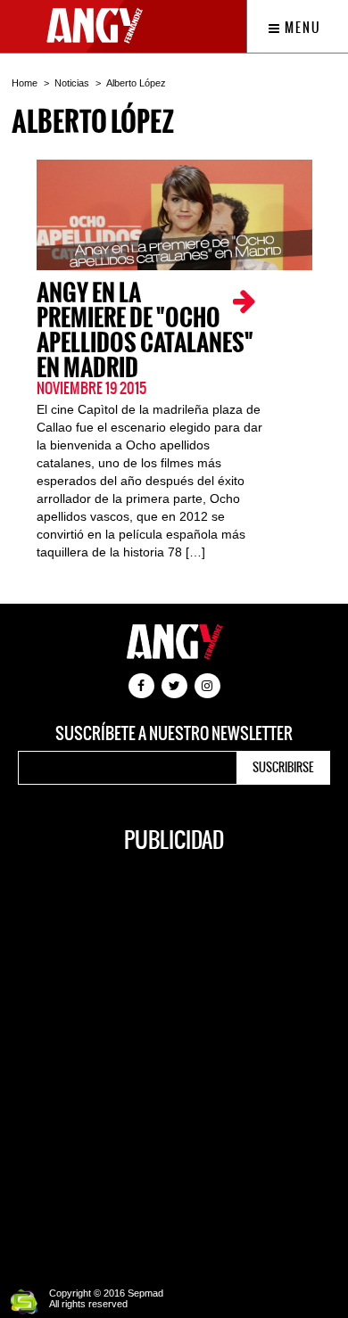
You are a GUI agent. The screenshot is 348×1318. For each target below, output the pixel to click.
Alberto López (136, 83)
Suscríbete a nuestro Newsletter (174, 734)
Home (24, 83)
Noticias (71, 83)
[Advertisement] (174, 1060)
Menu (301, 27)
